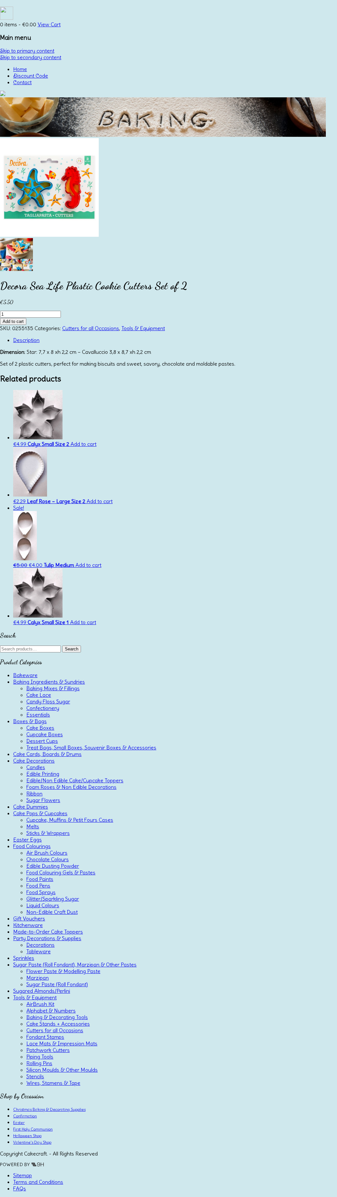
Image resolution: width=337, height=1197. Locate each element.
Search (71, 649)
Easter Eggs (27, 839)
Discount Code (30, 75)
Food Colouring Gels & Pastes (60, 872)
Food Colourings (32, 846)
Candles (35, 767)
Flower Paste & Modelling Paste (63, 971)
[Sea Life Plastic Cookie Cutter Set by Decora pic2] (16, 269)
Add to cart (13, 321)
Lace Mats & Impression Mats (61, 1043)
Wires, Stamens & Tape (53, 1083)
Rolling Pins (39, 1063)
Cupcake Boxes (44, 734)
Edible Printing (42, 773)
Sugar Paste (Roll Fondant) (57, 984)
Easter (19, 1122)
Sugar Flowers (43, 800)
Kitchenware (28, 925)
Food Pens (38, 885)
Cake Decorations (34, 760)
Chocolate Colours (47, 859)
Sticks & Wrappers (48, 833)
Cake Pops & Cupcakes (40, 813)
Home (20, 69)
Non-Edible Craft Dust (52, 912)
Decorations (40, 944)
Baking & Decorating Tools (57, 1017)
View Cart (49, 24)
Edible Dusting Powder (52, 866)
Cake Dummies (30, 806)
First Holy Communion (33, 1129)
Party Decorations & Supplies (47, 938)
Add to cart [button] (83, 444)
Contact (22, 82)
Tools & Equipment (143, 328)
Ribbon (34, 793)
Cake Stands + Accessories (58, 1023)
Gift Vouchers (29, 918)
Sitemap (22, 1175)
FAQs (19, 1188)
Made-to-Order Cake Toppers (48, 931)
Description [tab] (26, 340)
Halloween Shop (27, 1135)
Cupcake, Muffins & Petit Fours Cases (69, 820)
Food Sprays (41, 892)
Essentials (38, 714)
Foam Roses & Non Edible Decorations (71, 787)
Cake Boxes (40, 727)
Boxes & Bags (30, 721)
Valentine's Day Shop (32, 1142)
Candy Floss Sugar (48, 701)
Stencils (35, 1076)
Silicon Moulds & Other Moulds (62, 1069)
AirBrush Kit (40, 1004)
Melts (32, 826)
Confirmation (25, 1115)
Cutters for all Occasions (90, 328)
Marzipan (37, 977)
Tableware (38, 951)
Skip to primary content (27, 50)
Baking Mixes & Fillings (53, 688)
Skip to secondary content (30, 57)
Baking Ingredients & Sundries (49, 681)
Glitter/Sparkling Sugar (52, 898)
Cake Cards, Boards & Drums (47, 754)
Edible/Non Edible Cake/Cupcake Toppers (74, 780)
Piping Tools (39, 1056)
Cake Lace (38, 695)
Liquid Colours (42, 905)
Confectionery (42, 708)
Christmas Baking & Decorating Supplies (49, 1109)
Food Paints (39, 879)
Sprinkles (23, 958)
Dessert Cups (42, 741)
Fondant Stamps (45, 1037)
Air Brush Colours (46, 852)
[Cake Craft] (2, 94)
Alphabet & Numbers (51, 1010)
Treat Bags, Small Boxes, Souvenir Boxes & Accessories (91, 747)
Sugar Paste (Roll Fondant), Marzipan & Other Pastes (75, 964)
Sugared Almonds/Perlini (41, 991)
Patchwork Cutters (48, 1050)
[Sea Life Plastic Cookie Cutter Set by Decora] (49, 235)
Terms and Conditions (38, 1182)
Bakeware (25, 675)
